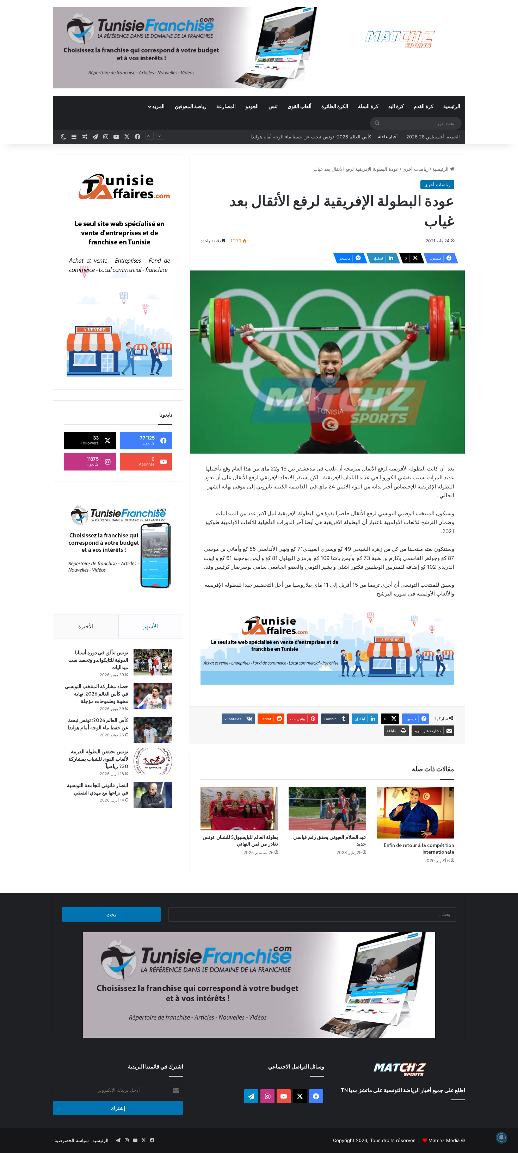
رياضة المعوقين (190, 106)
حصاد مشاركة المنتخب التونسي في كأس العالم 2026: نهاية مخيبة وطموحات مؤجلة (96, 693)
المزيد (158, 106)
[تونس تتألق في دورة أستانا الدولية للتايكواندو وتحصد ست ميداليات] (153, 662)
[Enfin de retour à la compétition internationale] (415, 813)
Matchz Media (444, 1140)
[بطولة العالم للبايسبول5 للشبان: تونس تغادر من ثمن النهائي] (239, 808)
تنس (273, 106)
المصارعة (226, 106)
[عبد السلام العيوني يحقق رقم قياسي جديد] (327, 808)
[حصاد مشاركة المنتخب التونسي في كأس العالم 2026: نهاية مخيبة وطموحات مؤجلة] (153, 696)
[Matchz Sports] (400, 39)
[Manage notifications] (501, 1137)
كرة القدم (423, 106)
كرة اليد (396, 106)
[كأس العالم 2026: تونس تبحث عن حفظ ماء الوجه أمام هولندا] (153, 730)
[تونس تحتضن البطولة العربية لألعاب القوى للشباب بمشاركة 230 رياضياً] (153, 761)
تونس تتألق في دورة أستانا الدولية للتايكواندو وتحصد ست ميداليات (98, 660)
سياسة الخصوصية (72, 1140)
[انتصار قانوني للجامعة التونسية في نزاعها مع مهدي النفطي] (153, 795)
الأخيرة (85, 626)
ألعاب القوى (300, 106)
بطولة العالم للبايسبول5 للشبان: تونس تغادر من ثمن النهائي (240, 840)
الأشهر (150, 626)
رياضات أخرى (415, 169)
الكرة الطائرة (334, 106)
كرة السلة (368, 106)
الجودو (252, 106)
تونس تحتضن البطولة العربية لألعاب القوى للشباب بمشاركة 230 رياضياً (302, 136)
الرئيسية (451, 106)
